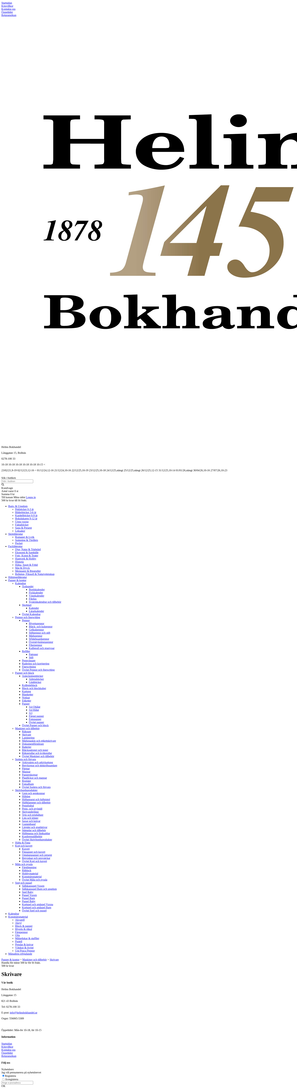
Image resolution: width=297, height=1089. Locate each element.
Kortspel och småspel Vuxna (37, 904)
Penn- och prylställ (32, 808)
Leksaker (20, 530)
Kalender (34, 608)
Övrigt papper (36, 722)
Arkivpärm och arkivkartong (37, 762)
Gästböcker (35, 682)
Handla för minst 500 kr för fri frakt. (21, 964)
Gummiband (29, 824)
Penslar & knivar (24, 944)
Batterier (26, 746)
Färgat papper (36, 716)
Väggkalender (36, 595)
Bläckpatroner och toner (35, 750)
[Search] (2, 484)
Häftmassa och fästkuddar (36, 833)
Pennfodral (28, 805)
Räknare (26, 731)
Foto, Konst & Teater (26, 555)
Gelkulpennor (36, 629)
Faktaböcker (22, 524)
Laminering (28, 737)
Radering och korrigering (35, 663)
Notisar (26, 697)
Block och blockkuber (34, 688)
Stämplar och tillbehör (34, 830)
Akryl (18, 922)
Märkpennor (35, 635)
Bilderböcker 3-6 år (25, 512)
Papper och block (24, 672)
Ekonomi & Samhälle (26, 552)
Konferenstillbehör (32, 836)
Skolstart (26, 604)
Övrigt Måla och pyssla (34, 879)
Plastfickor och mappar (34, 777)
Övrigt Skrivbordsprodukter (37, 839)
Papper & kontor (17, 580)
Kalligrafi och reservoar (41, 648)
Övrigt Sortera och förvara (36, 787)
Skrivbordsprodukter (26, 790)
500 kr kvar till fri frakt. (14, 500)
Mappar (26, 771)
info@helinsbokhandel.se (23, 1012)
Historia (19, 561)
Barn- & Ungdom (18, 506)
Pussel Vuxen (29, 895)
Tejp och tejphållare (32, 814)
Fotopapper (35, 719)
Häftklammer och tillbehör (36, 802)
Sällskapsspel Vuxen (33, 885)
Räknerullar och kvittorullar (37, 753)
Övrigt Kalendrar (31, 614)
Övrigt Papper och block (35, 725)
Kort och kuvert (23, 845)
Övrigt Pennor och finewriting (38, 669)
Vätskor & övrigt (24, 947)
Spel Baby (27, 892)
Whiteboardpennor (39, 638)
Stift (31, 657)
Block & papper (23, 926)
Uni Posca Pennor (25, 950)
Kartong (26, 691)
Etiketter (26, 700)
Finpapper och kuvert (33, 851)
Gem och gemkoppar (33, 793)
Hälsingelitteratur (17, 577)
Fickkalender (36, 592)
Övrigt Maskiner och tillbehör (38, 756)
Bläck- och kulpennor (40, 626)
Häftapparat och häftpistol (36, 799)
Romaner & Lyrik (24, 537)
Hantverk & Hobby (25, 558)
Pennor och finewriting (27, 617)
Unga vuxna (22, 521)
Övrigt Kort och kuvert (34, 861)
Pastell (18, 941)
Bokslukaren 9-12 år (26, 518)
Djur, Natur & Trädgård (28, 549)
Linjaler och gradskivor (34, 827)
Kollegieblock (29, 685)
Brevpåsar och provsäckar (36, 858)
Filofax (33, 598)
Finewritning (29, 666)
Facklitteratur (15, 546)
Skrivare (26, 734)
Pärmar (26, 768)
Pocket (19, 543)
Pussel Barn (28, 898)
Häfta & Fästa (22, 842)
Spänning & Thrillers (26, 540)
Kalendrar (20, 583)
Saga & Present (23, 527)
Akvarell (20, 919)
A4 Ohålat (34, 706)
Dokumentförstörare (33, 743)
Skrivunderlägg (30, 811)
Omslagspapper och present (37, 855)
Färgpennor (21, 932)
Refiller (26, 651)
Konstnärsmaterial (32, 876)
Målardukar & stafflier (27, 938)
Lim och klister (30, 817)
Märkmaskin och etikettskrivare (39, 740)
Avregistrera (11, 1079)
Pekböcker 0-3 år (24, 509)
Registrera (10, 1075)
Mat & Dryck (22, 567)
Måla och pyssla (24, 864)
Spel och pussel (23, 882)
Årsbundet (27, 586)
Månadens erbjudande (20, 953)
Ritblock (26, 870)
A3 (30, 713)
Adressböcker (36, 679)
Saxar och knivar (31, 821)
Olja (17, 935)
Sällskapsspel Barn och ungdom (39, 888)
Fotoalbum (28, 784)
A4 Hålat (34, 709)
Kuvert (26, 848)
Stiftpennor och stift (39, 632)
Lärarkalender (36, 611)
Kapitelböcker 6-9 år (26, 515)
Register (26, 780)
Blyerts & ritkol (23, 929)
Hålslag (26, 796)
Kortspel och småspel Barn (36, 907)
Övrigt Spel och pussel (34, 910)
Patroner (33, 654)
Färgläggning (29, 867)
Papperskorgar (30, 774)
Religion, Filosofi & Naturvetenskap (34, 574)
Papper (26, 703)
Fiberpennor (35, 645)
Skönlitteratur (15, 533)
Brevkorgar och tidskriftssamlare (39, 765)
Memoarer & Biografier (28, 571)
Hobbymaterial (30, 873)
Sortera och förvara (25, 759)
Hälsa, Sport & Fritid (26, 564)
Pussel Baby (28, 901)
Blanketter (27, 694)
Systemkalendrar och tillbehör (45, 601)
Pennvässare (28, 660)
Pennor (26, 620)
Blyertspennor (36, 623)
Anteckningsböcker (32, 675)
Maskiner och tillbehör (27, 728)
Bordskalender (37, 589)
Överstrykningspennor (41, 642)
